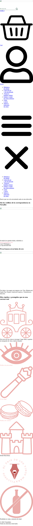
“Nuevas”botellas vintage (8, 94)
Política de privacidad (6, 365)
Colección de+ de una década (8, 91)
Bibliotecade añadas (7, 88)
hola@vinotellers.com (6, 242)
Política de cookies (5, 420)
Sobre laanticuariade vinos (6, 105)
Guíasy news (6, 101)
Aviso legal (3, 399)
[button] (16, 141)
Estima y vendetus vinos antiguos (9, 97)
